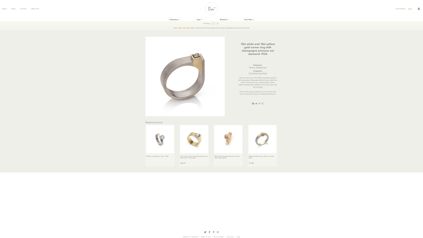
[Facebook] (253, 103)
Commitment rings (255, 73)
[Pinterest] (259, 103)
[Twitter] (256, 103)
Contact (23, 9)
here (261, 87)
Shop (410, 9)
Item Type (186, 28)
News (13, 9)
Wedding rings (261, 67)
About (4, 9)
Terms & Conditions (219, 236)
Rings (192, 28)
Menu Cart (35, 9)
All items (252, 67)
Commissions (400, 9)
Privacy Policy (230, 236)
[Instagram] (262, 103)
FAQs (238, 236)
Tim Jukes (208, 236)
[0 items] (419, 9)
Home (175, 28)
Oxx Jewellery (211, 8)
